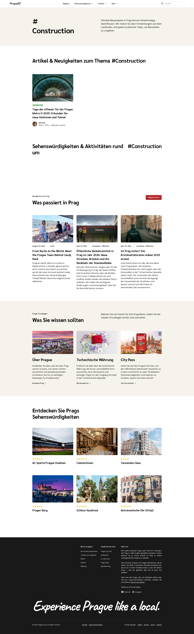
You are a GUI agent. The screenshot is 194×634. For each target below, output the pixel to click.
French (153, 625)
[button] (83, 3)
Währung (83, 566)
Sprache (83, 563)
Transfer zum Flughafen (88, 555)
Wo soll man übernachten (89, 551)
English (140, 625)
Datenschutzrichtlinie (95, 625)
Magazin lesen (153, 197)
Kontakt (84, 625)
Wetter (83, 559)
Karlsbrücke (104, 555)
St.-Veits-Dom (105, 559)
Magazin (66, 4)
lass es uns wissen (138, 582)
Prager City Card (106, 551)
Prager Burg (105, 563)
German (146, 625)
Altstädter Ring (105, 566)
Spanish (159, 625)
